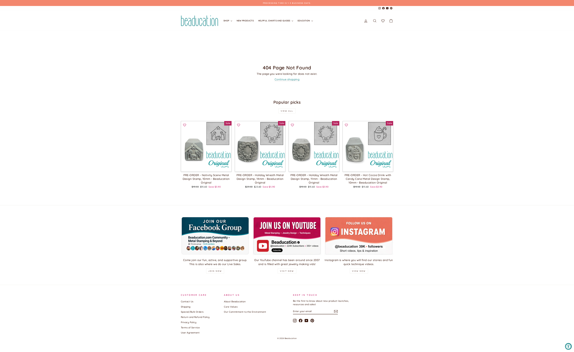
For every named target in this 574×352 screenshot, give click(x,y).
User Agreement (190, 332)
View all (287, 111)
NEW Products (245, 20)
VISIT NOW (287, 271)
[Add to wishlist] (185, 125)
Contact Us (187, 301)
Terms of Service (190, 327)
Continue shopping (287, 79)
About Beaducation (235, 301)
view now (359, 271)
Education (304, 20)
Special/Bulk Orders (192, 311)
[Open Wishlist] (383, 20)
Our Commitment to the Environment (245, 311)
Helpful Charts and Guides (274, 20)
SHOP (226, 20)
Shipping (186, 306)
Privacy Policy (188, 322)
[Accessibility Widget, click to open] (568, 346)
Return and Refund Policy (195, 317)
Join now (215, 271)
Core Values (231, 306)
